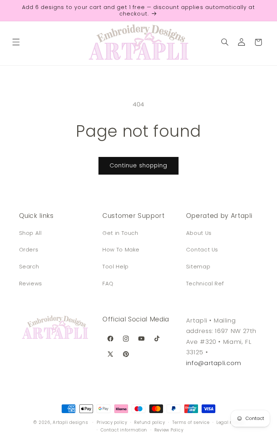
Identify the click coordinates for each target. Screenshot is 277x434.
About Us (199, 233)
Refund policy (149, 422)
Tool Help (115, 266)
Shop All (30, 233)
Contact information (124, 430)
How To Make (121, 249)
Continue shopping (138, 165)
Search (29, 266)
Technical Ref (205, 283)
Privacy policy (112, 422)
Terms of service (191, 422)
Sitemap (198, 266)
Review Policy (169, 430)
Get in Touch (120, 233)
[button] (16, 42)
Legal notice (230, 422)
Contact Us (202, 249)
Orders (29, 249)
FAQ (108, 283)
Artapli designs (70, 422)
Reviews (30, 283)
